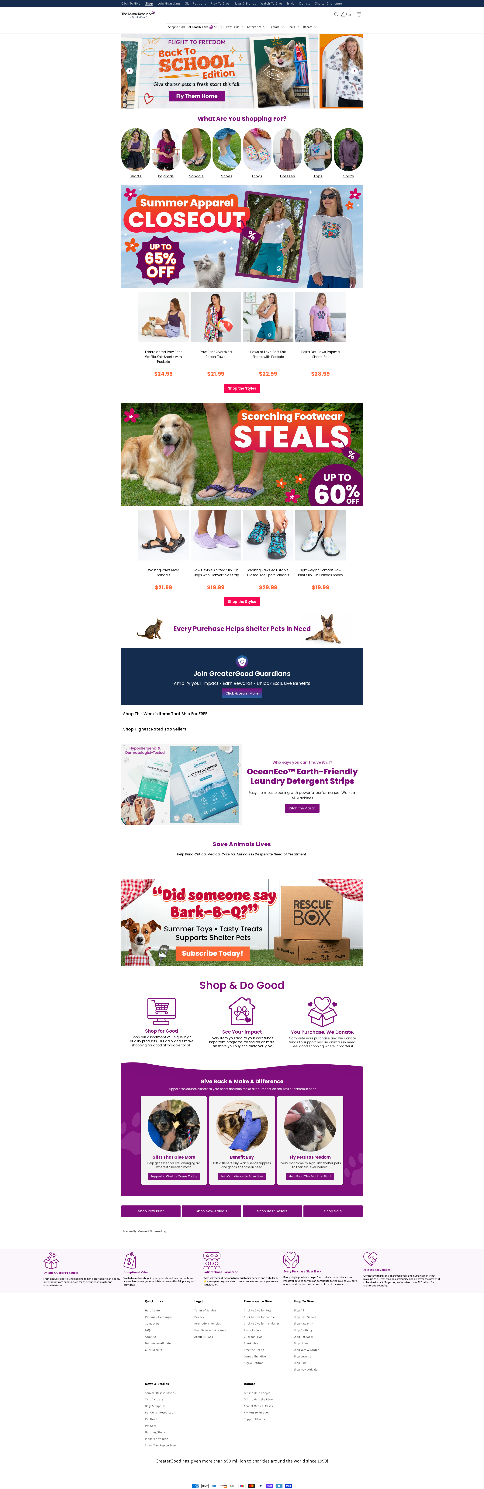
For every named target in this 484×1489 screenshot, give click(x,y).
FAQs (148, 1330)
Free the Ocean (254, 1350)
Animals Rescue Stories (160, 1393)
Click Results (153, 1350)
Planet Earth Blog (156, 1439)
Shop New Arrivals (211, 1211)
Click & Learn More (242, 693)
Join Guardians (169, 3)
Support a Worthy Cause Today (173, 1176)
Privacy (199, 1317)
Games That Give (255, 1356)
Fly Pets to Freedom (257, 1412)
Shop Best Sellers (272, 1211)
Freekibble (251, 1343)
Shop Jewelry (302, 1356)
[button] (336, 14)
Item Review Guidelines (210, 1330)
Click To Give (131, 3)
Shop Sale (333, 1211)
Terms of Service (205, 1310)
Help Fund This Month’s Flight (310, 1176)
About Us (151, 1337)
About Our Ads (203, 1337)
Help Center (153, 1310)
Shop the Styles (242, 388)
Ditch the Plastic (302, 808)
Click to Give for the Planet (261, 1323)
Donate (304, 3)
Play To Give (220, 3)
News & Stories (245, 3)
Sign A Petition (253, 1363)
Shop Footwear (303, 1337)
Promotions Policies (207, 1323)
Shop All (298, 1310)
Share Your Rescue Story (161, 1445)
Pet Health (152, 1419)
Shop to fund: (188, 27)
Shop (149, 3)
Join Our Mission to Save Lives (242, 1176)
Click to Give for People (259, 1317)
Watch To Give (271, 3)
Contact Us (152, 1323)
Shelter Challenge (328, 3)
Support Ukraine (255, 1419)
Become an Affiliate (158, 1343)
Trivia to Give (252, 1330)
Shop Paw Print (151, 1211)
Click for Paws (253, 1337)
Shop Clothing (302, 1330)
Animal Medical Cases (258, 1406)
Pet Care (150, 1425)
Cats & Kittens (154, 1399)
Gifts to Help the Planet (259, 1399)
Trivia (291, 3)
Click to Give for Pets (257, 1310)
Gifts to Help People (257, 1393)
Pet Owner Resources (159, 1412)
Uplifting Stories (156, 1432)
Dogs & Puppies (155, 1406)
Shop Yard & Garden (306, 1350)
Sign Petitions (195, 3)
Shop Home (301, 1343)
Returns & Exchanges (158, 1317)
